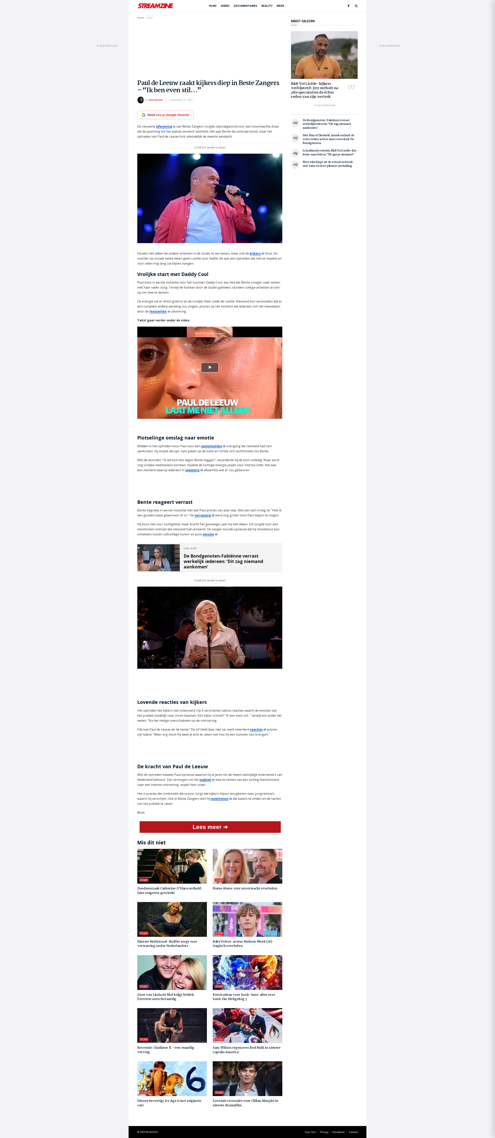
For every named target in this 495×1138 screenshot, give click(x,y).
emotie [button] (208, 534)
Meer (280, 6)
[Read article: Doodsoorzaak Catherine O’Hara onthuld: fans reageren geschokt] (172, 866)
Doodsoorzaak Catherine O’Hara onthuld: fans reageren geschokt (169, 890)
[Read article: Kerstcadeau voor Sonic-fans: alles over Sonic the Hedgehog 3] (247, 972)
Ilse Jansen (156, 99)
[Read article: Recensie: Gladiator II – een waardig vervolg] (172, 1025)
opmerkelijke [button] (211, 446)
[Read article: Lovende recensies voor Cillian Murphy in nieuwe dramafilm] (247, 1078)
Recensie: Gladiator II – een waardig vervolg (165, 1050)
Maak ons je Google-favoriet (168, 115)
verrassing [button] (203, 515)
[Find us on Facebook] (348, 6)
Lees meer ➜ (210, 827)
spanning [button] (192, 470)
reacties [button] (256, 729)
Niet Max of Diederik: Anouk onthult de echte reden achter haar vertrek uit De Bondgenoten (328, 139)
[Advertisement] (209, 49)
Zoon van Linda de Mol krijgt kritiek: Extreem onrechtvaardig (166, 997)
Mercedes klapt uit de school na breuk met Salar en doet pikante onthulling (328, 164)
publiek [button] (205, 780)
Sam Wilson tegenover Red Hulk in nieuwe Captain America (247, 1050)
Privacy (324, 1132)
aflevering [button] (164, 126)
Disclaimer (339, 1132)
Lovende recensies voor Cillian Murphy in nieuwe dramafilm (245, 1103)
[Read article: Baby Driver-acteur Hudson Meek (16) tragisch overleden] (247, 919)
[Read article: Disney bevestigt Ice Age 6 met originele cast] (172, 1078)
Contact (353, 1132)
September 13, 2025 (181, 99)
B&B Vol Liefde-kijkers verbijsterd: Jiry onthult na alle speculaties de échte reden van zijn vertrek (314, 90)
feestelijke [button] (158, 311)
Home (140, 17)
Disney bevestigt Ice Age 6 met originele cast (169, 1103)
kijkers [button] (255, 253)
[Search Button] (356, 6)
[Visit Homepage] (155, 6)
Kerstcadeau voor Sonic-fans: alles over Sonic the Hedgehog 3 (244, 997)
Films (213, 6)
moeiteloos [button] (220, 798)
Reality (266, 6)
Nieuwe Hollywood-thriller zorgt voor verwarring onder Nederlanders (167, 944)
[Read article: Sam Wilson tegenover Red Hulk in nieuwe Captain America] (247, 1025)
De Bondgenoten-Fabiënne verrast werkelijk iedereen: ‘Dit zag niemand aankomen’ (327, 124)
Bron (141, 812)
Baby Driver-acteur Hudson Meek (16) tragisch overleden (242, 944)
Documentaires (245, 6)
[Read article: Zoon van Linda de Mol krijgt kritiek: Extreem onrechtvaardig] (172, 972)
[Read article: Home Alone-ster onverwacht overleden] (247, 866)
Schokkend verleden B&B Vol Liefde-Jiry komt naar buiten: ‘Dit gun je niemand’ (329, 152)
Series (225, 6)
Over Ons (310, 1132)
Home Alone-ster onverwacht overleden (245, 888)
